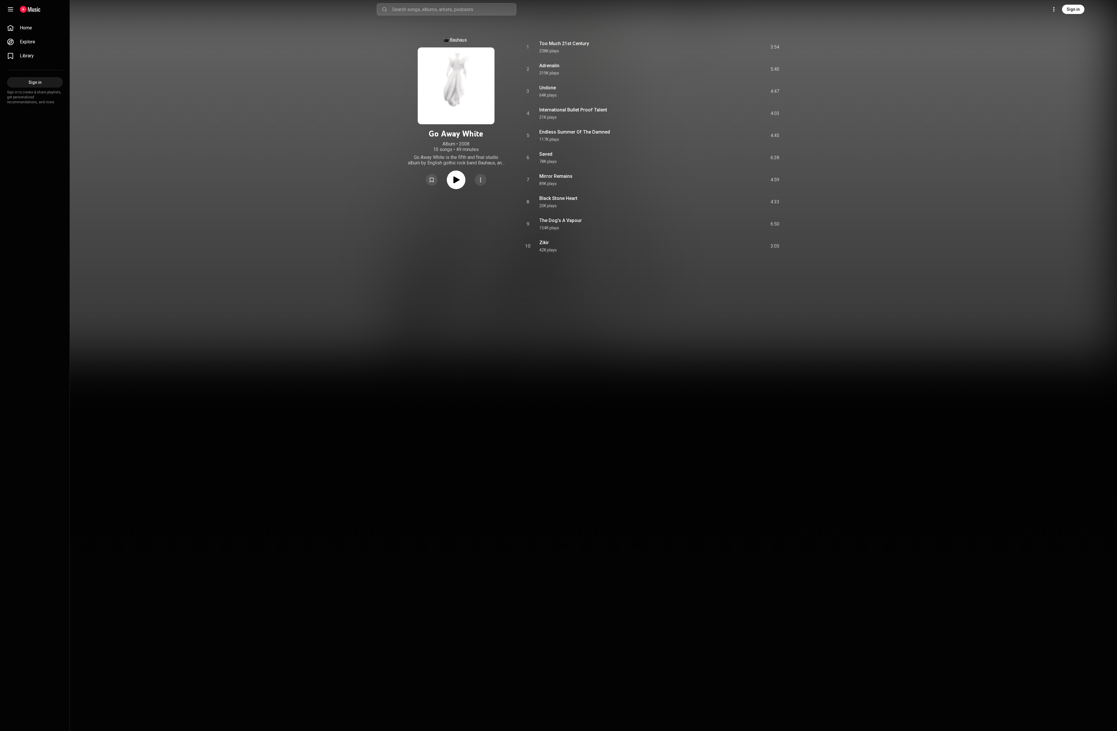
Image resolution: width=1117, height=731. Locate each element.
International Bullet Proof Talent (573, 110)
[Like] (731, 47)
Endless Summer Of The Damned (574, 132)
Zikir (544, 242)
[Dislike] (742, 47)
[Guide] (10, 9)
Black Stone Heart (558, 198)
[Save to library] (431, 179)
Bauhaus (458, 40)
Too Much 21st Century (564, 43)
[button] (431, 180)
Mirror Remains (555, 176)
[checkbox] (775, 47)
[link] (34, 28)
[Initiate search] (384, 9)
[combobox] (454, 9)
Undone (547, 88)
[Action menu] (480, 180)
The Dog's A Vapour (560, 220)
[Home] (30, 9)
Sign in (1073, 9)
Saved (545, 154)
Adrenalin (549, 65)
